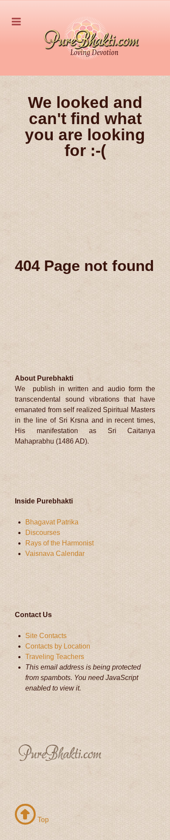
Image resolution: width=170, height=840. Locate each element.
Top (42, 819)
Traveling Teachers (54, 656)
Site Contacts (46, 635)
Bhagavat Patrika (51, 522)
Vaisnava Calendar (55, 553)
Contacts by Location (57, 646)
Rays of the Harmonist (59, 543)
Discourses (42, 532)
